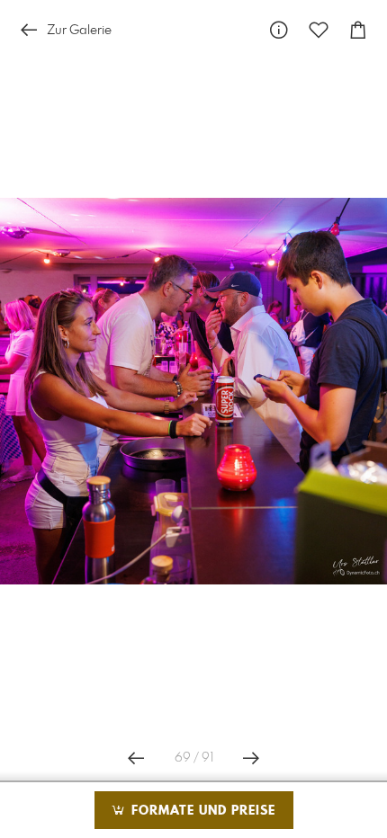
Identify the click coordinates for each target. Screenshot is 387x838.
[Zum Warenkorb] (358, 30)
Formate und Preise (201, 811)
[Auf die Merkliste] (318, 30)
